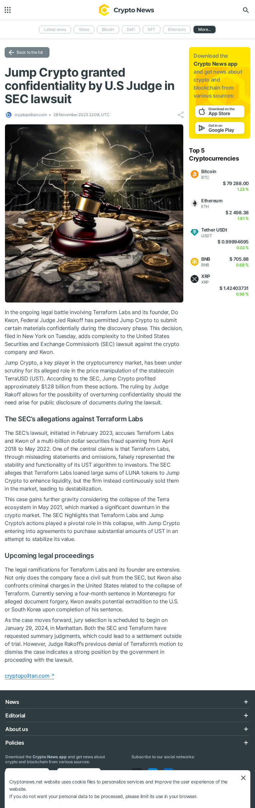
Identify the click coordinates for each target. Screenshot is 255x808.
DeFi (131, 29)
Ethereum (177, 29)
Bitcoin (108, 29)
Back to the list (30, 52)
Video (84, 29)
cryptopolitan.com (27, 675)
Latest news (55, 29)
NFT (151, 29)
